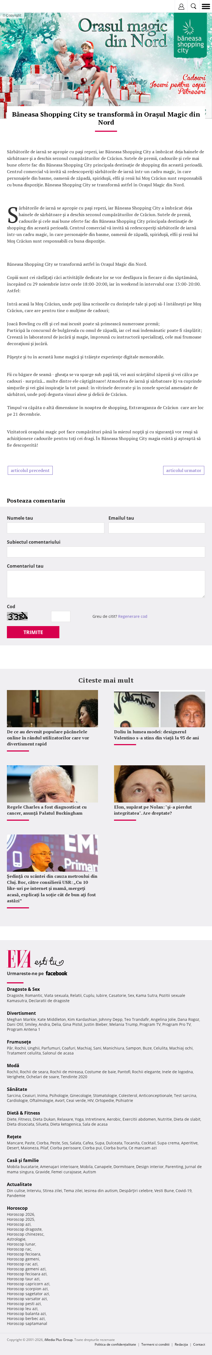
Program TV (150, 1024)
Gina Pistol (72, 1024)
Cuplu (88, 995)
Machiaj (84, 1048)
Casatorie (117, 995)
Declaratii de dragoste (49, 1000)
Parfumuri (50, 1048)
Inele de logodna (177, 1071)
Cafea (88, 1142)
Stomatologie (105, 1095)
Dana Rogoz (188, 1019)
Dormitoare (123, 1166)
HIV (91, 1100)
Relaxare (65, 1119)
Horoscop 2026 (20, 1214)
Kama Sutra (146, 995)
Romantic (34, 995)
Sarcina (14, 1095)
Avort (60, 1100)
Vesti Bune (164, 1190)
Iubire (101, 995)
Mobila (86, 1166)
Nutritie (165, 1119)
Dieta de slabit (187, 1119)
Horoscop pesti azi (24, 1303)
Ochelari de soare (42, 1076)
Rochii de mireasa (66, 1071)
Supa (99, 1142)
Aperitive (189, 1142)
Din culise (16, 1190)
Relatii (76, 995)
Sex (131, 995)
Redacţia (181, 1344)
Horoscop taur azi (23, 1278)
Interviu (34, 1190)
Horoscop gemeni (23, 1259)
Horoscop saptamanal (27, 1323)
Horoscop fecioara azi (27, 1273)
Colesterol (128, 1095)
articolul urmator (183, 470)
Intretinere (95, 1119)
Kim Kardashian (82, 1019)
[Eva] (17, 6)
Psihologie (58, 1095)
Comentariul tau (25, 566)
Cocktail (148, 1142)
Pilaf (44, 1147)
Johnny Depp (111, 1019)
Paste (30, 1142)
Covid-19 (184, 1190)
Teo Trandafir (136, 1019)
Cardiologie (17, 1100)
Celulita (160, 1048)
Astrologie (16, 1239)
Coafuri (68, 1048)
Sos (65, 1142)
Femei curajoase (66, 1171)
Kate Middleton (52, 1019)
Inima (42, 1095)
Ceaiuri (29, 1095)
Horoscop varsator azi (27, 1298)
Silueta (42, 1124)
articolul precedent (30, 470)
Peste (55, 1142)
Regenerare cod (132, 616)
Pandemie (16, 1195)
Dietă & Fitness (23, 1113)
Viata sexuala (56, 995)
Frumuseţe (19, 1042)
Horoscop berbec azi (26, 1318)
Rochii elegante (146, 1071)
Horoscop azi (19, 1224)
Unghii (34, 1048)
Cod (11, 606)
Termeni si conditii (155, 1344)
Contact (199, 1344)
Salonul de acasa (58, 1053)
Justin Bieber (96, 1024)
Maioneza (30, 1147)
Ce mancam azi (143, 1147)
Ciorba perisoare (65, 1147)
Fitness (24, 1119)
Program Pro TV (176, 1024)
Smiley (31, 1024)
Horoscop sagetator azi (28, 1293)
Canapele (103, 1166)
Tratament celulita (24, 1053)
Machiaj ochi (181, 1048)
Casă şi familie (23, 1160)
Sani (97, 1048)
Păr (10, 1048)
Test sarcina (185, 1095)
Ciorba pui (92, 1147)
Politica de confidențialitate (115, 1344)
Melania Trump (123, 1024)
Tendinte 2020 (74, 1076)
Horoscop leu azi (22, 1308)
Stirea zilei (52, 1190)
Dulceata (114, 1142)
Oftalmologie (41, 1100)
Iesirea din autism (101, 1190)
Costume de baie (100, 1071)
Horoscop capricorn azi (28, 1283)
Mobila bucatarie (22, 1166)
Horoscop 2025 (20, 1219)
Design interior (150, 1166)
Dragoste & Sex (23, 989)
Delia (56, 1024)
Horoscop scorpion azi (27, 1288)
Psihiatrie (124, 1100)
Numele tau (20, 518)
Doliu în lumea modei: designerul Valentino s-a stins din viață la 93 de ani (156, 735)
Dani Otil (15, 1024)
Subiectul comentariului (33, 542)
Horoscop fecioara (23, 1254)
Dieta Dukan (44, 1119)
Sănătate (17, 1089)
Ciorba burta (115, 1147)
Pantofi (124, 1071)
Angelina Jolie (163, 1019)
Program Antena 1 (23, 1029)
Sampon (133, 1048)
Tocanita (132, 1142)
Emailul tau (121, 518)
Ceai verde (76, 1100)
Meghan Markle (21, 1019)
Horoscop (17, 1208)
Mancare (15, 1142)
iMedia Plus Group (58, 1339)
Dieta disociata (20, 1124)
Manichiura (113, 1048)
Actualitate (19, 1184)
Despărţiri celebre (136, 1190)
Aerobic (114, 1119)
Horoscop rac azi (22, 1264)
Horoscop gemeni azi (26, 1268)
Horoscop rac (19, 1249)
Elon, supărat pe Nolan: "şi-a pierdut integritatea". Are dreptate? (153, 810)
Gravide (42, 1171)
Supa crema (168, 1142)
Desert (13, 1147)
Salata (75, 1142)
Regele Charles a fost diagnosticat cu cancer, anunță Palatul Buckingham (47, 810)
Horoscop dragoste (24, 1229)
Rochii (20, 1048)
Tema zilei (73, 1190)
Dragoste (15, 995)
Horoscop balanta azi (26, 1313)
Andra (44, 1024)
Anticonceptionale (155, 1095)
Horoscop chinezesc (25, 1234)
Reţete (14, 1137)
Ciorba (42, 1142)
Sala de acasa (95, 1124)
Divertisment (21, 1013)
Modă (13, 1065)
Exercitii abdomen (139, 1119)
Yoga (79, 1119)
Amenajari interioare (59, 1166)
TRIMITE (33, 632)
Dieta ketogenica (65, 1124)
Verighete (16, 1076)
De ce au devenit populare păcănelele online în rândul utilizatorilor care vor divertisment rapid (48, 738)
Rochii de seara (34, 1071)
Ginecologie (80, 1095)
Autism (89, 1171)
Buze (147, 1048)
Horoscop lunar (21, 1244)
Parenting (174, 1166)
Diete (12, 1119)
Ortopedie (104, 1100)
